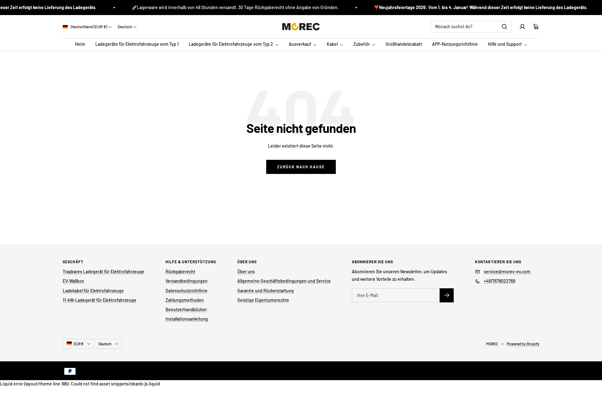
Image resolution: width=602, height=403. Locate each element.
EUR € (79, 344)
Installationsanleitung (187, 319)
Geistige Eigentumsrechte (263, 300)
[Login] (522, 27)
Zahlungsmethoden (185, 300)
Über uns (246, 271)
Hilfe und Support (505, 44)
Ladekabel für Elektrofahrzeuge (93, 290)
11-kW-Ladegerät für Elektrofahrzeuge (99, 300)
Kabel (333, 44)
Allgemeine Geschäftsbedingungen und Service (284, 281)
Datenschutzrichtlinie (187, 290)
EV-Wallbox (73, 281)
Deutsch (125, 26)
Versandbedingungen (187, 281)
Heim (80, 44)
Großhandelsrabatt (404, 44)
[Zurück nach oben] (593, 385)
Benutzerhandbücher (186, 309)
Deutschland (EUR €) (88, 26)
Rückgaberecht (180, 271)
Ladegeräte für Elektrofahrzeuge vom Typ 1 (137, 44)
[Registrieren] (447, 295)
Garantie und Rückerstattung (265, 290)
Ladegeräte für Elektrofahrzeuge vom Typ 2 (231, 44)
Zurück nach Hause (301, 167)
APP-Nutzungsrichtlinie (455, 44)
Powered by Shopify (523, 344)
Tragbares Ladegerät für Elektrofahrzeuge (103, 271)
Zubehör (362, 44)
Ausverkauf (300, 44)
